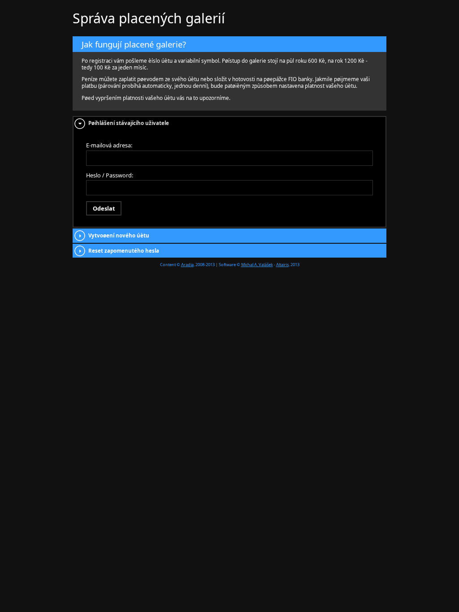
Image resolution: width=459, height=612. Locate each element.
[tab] (229, 123)
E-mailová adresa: (109, 145)
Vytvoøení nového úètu (118, 235)
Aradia (187, 264)
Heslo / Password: (109, 175)
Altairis (282, 264)
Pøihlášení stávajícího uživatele (128, 123)
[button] (103, 208)
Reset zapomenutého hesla (123, 250)
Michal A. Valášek (257, 264)
